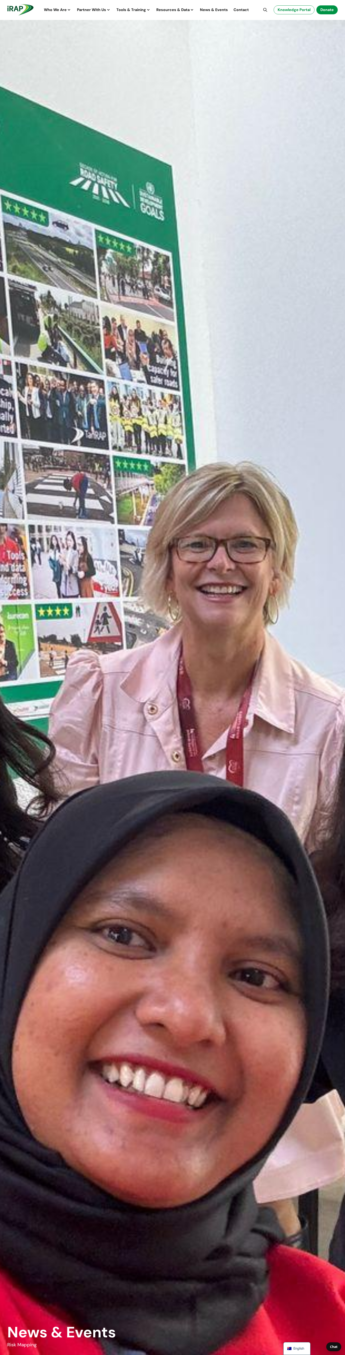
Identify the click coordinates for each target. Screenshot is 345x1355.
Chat (333, 1346)
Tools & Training (131, 9)
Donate (327, 9)
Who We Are (55, 9)
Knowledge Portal (294, 9)
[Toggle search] (265, 10)
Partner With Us (91, 9)
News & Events (214, 9)
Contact (241, 9)
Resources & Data (173, 9)
